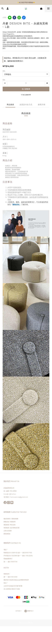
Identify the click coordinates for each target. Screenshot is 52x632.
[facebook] (14, 17)
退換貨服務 (14, 518)
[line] (9, 17)
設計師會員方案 (14, 528)
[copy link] (24, 17)
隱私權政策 (7, 534)
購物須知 (6, 522)
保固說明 (12, 522)
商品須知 (12, 525)
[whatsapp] (19, 17)
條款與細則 (7, 518)
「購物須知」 (16, 204)
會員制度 (6, 528)
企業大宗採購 (8, 531)
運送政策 (6, 525)
